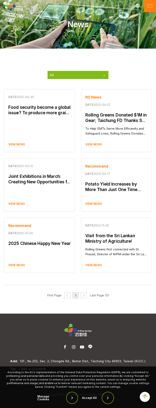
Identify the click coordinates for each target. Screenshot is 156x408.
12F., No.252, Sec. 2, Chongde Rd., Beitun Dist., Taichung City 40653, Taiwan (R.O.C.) (83, 361)
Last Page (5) (99, 295)
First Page (54, 295)
